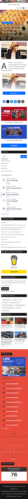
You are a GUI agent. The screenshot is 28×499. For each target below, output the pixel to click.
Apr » (16, 459)
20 (14, 449)
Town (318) (4, 165)
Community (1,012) (5, 160)
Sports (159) (4, 168)
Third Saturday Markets (12, 194)
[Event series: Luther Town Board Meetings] (15, 186)
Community (9, 493)
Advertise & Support (12, 496)
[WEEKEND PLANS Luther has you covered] (7, 320)
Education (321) (5, 163)
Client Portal (4, 239)
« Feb (12, 459)
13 (14, 445)
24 (3, 452)
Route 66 (19, 307)
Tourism (10, 22)
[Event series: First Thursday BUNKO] (15, 178)
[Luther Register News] (14, 4)
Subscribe (5, 288)
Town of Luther (5, 310)
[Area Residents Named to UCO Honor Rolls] (21, 334)
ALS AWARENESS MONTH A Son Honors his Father (13, 225)
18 (6, 449)
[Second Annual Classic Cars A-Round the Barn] (21, 320)
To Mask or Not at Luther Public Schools (11, 232)
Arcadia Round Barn (6, 299)
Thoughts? (14, 145)
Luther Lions (4, 302)
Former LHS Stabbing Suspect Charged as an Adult (13, 247)
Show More (13, 93)
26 (10, 452)
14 (17, 445)
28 (17, 452)
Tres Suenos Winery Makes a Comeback (11, 242)
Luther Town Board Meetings (13, 188)
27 (14, 452)
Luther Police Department (7, 305)
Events (19, 496)
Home (4, 12)
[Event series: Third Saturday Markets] (16, 192)
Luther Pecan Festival (14, 302)
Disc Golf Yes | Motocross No (8, 237)
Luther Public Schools (20, 305)
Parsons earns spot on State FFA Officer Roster (12, 234)
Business (15, 299)
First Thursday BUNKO (12, 180)
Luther (20, 299)
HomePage (3, 222)
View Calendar (4, 214)
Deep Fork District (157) (7, 171)
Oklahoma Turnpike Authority (8, 307)
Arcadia (8, 12)
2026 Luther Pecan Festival (19, 493)
